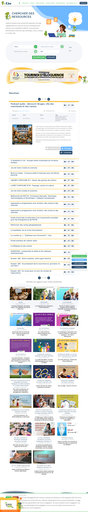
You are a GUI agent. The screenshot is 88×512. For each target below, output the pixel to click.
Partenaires (65, 437)
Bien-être (14, 380)
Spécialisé (50, 355)
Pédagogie (38, 355)
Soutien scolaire (50, 3)
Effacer (51, 57)
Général (21, 302)
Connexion (83, 3)
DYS (70, 47)
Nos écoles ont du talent (44, 465)
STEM (50, 382)
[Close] (86, 253)
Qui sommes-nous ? (72, 3)
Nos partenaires (60, 3)
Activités (40, 437)
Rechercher (39, 57)
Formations (48, 354)
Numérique (72, 328)
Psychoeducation (67, 355)
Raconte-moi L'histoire (23, 111)
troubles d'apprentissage (22, 385)
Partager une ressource (79, 256)
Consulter (67, 152)
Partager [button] (68, 148)
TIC (70, 50)
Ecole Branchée (67, 302)
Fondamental (41, 354)
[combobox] (23, 47)
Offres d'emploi (40, 3)
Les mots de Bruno (44, 328)
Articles (32, 3)
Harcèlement (17, 439)
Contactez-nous (79, 267)
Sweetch (70, 437)
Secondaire (44, 355)
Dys (12, 465)
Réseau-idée (44, 302)
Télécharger (54, 148)
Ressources (25, 3)
